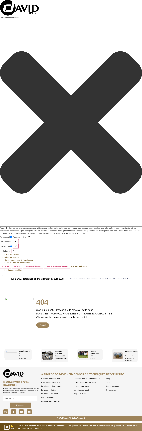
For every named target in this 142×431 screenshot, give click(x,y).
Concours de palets (77, 279)
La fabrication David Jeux (51, 386)
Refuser (17, 266)
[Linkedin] (29, 411)
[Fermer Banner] (139, 427)
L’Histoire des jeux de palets (85, 382)
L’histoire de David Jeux (50, 379)
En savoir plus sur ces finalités (17, 263)
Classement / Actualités (121, 279)
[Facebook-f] (13, 411)
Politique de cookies (13, 270)
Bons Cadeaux (105, 279)
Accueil (43, 325)
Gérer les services (11, 257)
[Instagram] (5, 411)
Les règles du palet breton (84, 386)
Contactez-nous (112, 386)
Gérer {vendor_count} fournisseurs (18, 260)
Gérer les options (11, 255)
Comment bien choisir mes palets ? (87, 379)
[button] (71, 123)
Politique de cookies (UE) (51, 401)
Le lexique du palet (81, 390)
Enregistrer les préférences (57, 266)
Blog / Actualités (80, 394)
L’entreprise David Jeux (50, 382)
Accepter (6, 266)
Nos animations (92, 279)
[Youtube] (21, 411)
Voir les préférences (33, 266)
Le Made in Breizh (48, 390)
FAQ (108, 379)
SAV (108, 382)
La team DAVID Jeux (49, 394)
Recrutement (111, 390)
